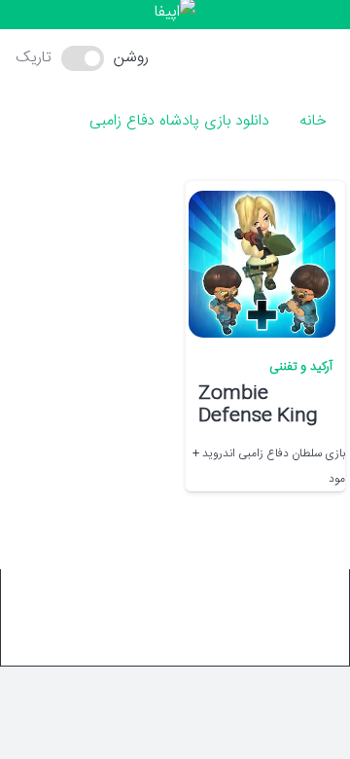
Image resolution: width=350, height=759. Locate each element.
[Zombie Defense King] (262, 264)
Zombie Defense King (258, 405)
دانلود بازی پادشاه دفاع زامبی (179, 121)
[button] (197, 58)
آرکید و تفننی (300, 367)
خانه (313, 121)
